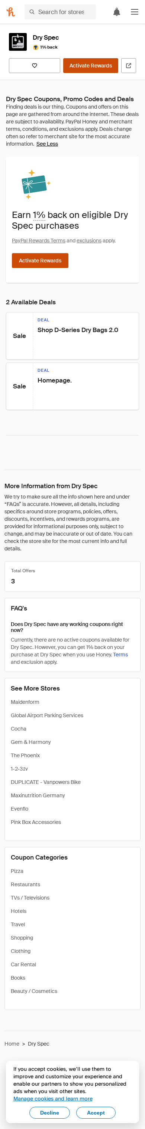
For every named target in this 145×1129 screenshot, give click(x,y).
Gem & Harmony (31, 742)
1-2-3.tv (19, 768)
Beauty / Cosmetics (34, 991)
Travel (18, 924)
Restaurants (25, 884)
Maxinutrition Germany (38, 795)
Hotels (18, 911)
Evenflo (19, 808)
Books (18, 977)
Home (11, 1043)
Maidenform (25, 702)
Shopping (22, 937)
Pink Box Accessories (36, 822)
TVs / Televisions (30, 897)
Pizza (17, 871)
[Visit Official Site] (128, 65)
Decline (49, 1113)
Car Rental (23, 964)
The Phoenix (25, 755)
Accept (96, 1113)
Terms (120, 654)
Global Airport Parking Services (47, 715)
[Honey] (11, 12)
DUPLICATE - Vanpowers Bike (46, 782)
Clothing (20, 951)
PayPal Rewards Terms (38, 240)
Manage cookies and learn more (53, 1098)
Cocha (18, 728)
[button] (134, 12)
